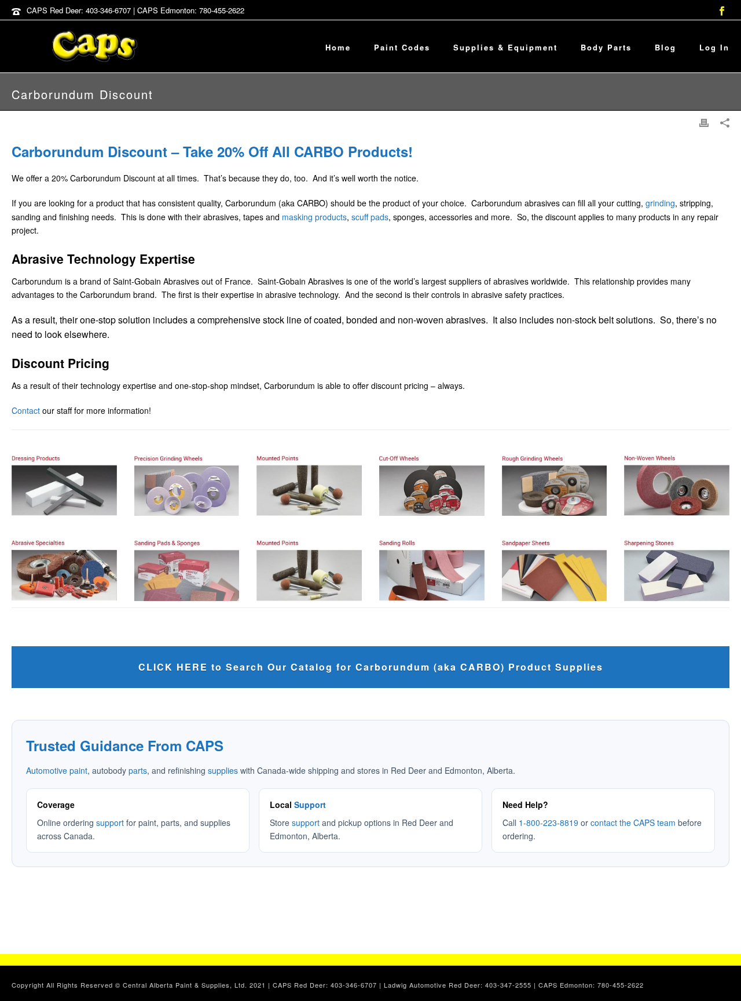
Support (310, 804)
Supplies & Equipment (505, 47)
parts (138, 770)
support (110, 822)
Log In (714, 47)
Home (338, 47)
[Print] (704, 122)
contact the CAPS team (633, 822)
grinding (660, 203)
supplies (223, 770)
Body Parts (606, 47)
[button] (719, 979)
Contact (26, 410)
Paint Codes (402, 47)
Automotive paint (56, 770)
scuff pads (369, 217)
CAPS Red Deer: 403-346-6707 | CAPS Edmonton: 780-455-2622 (135, 10)
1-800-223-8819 (548, 822)
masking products (314, 217)
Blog (665, 47)
